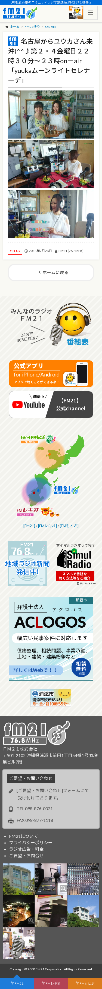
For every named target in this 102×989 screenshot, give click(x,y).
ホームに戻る (55, 272)
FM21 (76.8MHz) (71, 251)
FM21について (23, 836)
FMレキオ (53, 983)
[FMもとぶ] (69, 525)
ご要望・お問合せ (26, 855)
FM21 (19, 983)
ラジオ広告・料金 (26, 849)
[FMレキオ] (47, 525)
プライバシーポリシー (30, 842)
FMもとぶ (87, 983)
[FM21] (29, 525)
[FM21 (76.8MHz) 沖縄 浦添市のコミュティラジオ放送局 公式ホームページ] (20, 12)
